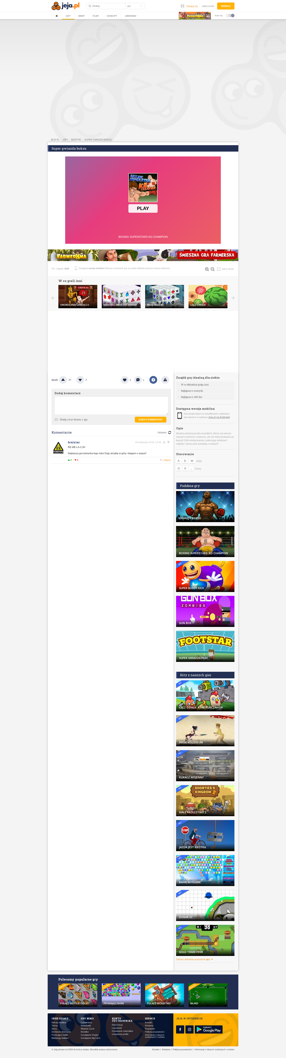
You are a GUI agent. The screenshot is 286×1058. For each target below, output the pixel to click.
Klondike (85, 1032)
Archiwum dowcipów (61, 1032)
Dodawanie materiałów (122, 1031)
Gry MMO (87, 1018)
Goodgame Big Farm (90, 1038)
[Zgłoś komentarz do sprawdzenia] (165, 442)
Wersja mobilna (59, 1023)
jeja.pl (55, 140)
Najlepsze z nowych (192, 390)
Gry (68, 16)
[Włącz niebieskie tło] (232, 15)
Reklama (149, 1026)
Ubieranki (130, 16)
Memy (81, 16)
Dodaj (226, 6)
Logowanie (117, 1028)
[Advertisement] (143, 49)
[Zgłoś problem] (165, 380)
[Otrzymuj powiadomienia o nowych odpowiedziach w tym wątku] (169, 442)
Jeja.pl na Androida (219, 417)
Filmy (96, 16)
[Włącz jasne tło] (227, 15)
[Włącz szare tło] (230, 15)
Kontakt (148, 1023)
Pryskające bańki (60, 1035)
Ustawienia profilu (120, 1034)
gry (65, 140)
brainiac (74, 442)
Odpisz (167, 460)
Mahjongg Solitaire (60, 1038)
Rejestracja (117, 1025)
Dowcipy (112, 16)
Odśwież (162, 432)
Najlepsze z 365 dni (191, 396)
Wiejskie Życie (87, 1029)
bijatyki (76, 140)
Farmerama (86, 1023)
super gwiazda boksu (98, 140)
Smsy (54, 1029)
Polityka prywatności (154, 1032)
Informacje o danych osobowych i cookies (155, 1036)
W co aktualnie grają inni (195, 384)
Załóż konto (208, 6)
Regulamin (150, 1029)
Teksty (55, 1026)
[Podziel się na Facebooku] (153, 380)
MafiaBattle (86, 1026)
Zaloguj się (192, 6)
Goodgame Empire (89, 1035)
